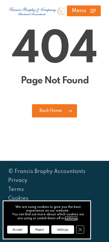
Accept (17, 229)
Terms (16, 189)
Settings (63, 229)
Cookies (18, 198)
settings (71, 218)
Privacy (17, 180)
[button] (84, 10)
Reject (39, 229)
